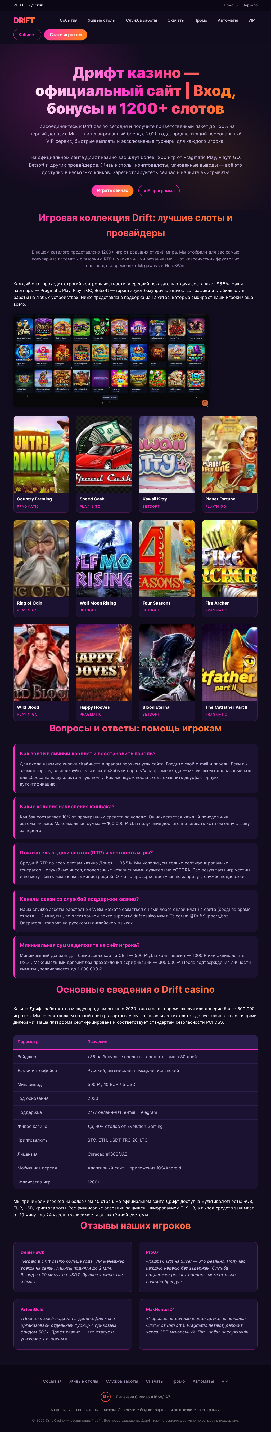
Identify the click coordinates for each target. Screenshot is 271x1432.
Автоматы (228, 20)
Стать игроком (65, 34)
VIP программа (159, 190)
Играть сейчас (112, 190)
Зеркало (250, 5)
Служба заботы (141, 20)
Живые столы (102, 20)
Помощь (231, 5)
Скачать (176, 20)
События (69, 20)
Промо (200, 20)
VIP (251, 20)
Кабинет (27, 34)
